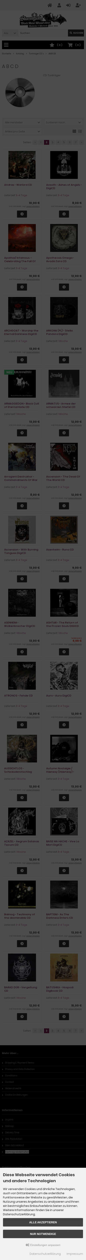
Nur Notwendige (43, 1234)
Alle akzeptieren (43, 1222)
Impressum (75, 1254)
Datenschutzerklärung (45, 1254)
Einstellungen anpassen (44, 1245)
